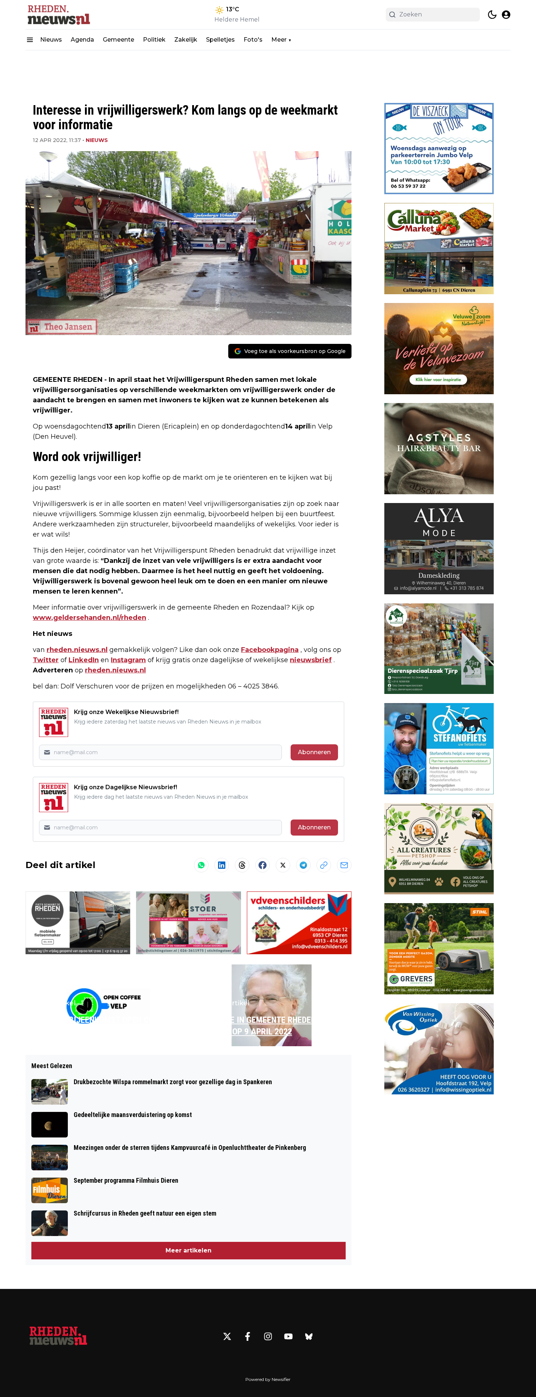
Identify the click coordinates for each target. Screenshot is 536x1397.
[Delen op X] (283, 865)
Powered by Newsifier (268, 1379)
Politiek (154, 39)
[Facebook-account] (247, 1336)
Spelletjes (220, 39)
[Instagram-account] (268, 1336)
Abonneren (314, 752)
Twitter (46, 660)
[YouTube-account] (288, 1336)
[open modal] (506, 14)
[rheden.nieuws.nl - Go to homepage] (58, 1336)
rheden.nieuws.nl (77, 650)
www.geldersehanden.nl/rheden (89, 618)
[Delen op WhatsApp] (201, 865)
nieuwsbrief (311, 660)
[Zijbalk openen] (30, 39)
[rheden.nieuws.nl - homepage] (58, 15)
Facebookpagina (270, 650)
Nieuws (51, 39)
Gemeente (118, 39)
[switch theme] (492, 14)
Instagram (128, 660)
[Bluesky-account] (308, 1336)
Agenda (82, 39)
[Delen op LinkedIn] (221, 865)
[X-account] (227, 1336)
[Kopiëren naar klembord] (323, 865)
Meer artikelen (188, 1250)
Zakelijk (185, 39)
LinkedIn (84, 660)
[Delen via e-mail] (344, 865)
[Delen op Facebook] (262, 865)
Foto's (253, 39)
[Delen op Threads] (242, 865)
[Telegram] (303, 865)
